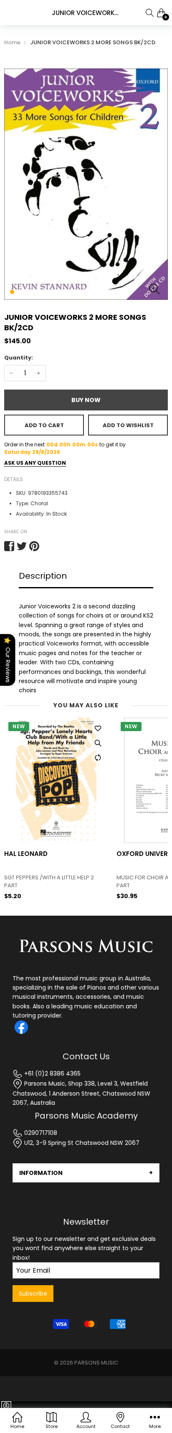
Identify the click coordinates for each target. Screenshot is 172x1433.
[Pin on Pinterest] (34, 546)
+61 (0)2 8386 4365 (52, 1073)
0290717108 (40, 1133)
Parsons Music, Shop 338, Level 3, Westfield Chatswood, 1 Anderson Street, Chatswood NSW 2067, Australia (81, 1093)
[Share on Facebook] (9, 546)
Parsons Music (96, 1363)
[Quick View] (97, 743)
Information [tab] (41, 1173)
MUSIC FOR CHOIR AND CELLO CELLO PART (51, 881)
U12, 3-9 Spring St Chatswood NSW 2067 (81, 1143)
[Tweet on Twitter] (22, 546)
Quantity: (18, 358)
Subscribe (33, 1293)
